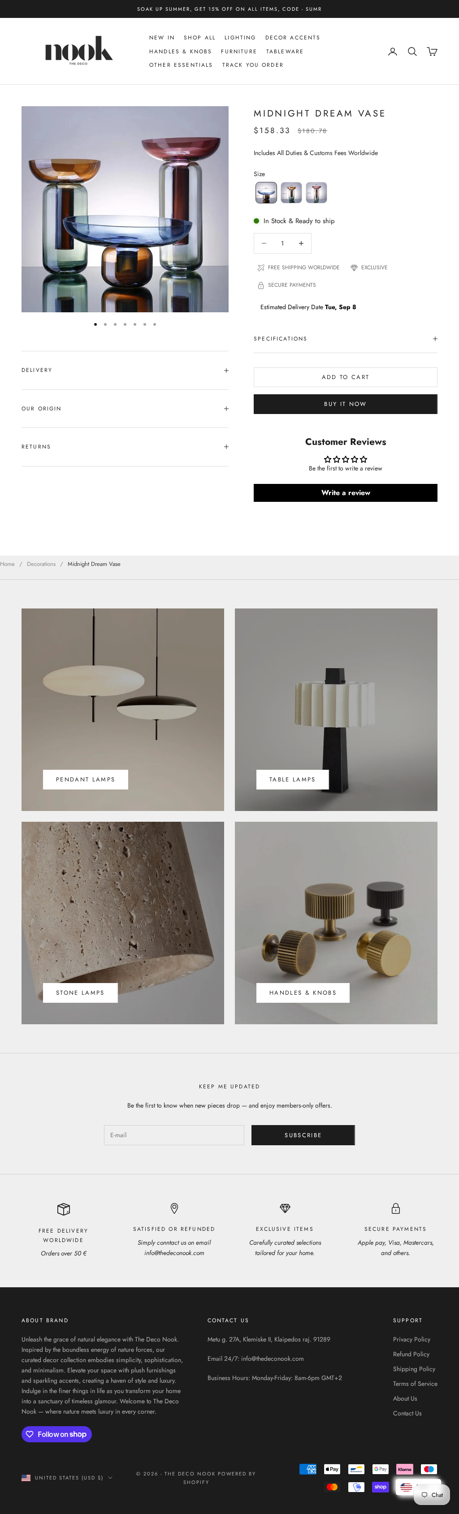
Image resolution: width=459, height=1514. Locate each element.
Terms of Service (415, 1383)
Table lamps (292, 779)
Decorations (41, 564)
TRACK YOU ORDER (253, 65)
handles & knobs (303, 992)
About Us (405, 1398)
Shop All (200, 38)
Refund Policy (411, 1354)
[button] (266, 192)
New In (162, 38)
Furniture (239, 51)
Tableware (285, 51)
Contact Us (407, 1413)
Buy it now (345, 404)
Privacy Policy (411, 1339)
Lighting (240, 38)
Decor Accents (293, 38)
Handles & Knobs (180, 51)
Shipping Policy (414, 1368)
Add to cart (346, 377)
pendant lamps (85, 779)
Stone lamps (80, 992)
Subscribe (303, 1135)
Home (7, 564)
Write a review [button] (345, 492)
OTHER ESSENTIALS (181, 65)
